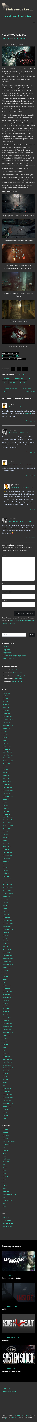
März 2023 (6, 811)
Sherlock (28, 414)
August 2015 (6, 1071)
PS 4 (4, 1174)
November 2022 (8, 820)
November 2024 (8, 755)
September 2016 (8, 1032)
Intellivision (6, 1144)
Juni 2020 (5, 902)
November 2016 (8, 1026)
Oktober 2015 (7, 1065)
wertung (22, 382)
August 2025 (6, 728)
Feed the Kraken (17, 679)
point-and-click (18, 378)
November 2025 (8, 719)
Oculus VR (6, 1162)
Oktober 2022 (7, 823)
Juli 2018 (5, 970)
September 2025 (8, 725)
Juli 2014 (5, 1109)
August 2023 (6, 799)
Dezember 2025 (7, 716)
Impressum (6, 1388)
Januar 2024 (6, 784)
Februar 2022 (7, 846)
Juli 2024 (5, 767)
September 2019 (8, 929)
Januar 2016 (6, 1056)
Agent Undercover (8, 658)
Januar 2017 (6, 1021)
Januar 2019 (6, 953)
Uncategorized (7, 1200)
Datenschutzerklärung (9, 1391)
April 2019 (6, 944)
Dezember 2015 (7, 1059)
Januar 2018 (6, 988)
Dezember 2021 (7, 852)
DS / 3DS (5, 1138)
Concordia (6, 647)
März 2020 (6, 911)
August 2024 (6, 764)
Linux (4, 1153)
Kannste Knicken (18, 673)
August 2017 (6, 1000)
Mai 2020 (6, 905)
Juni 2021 (5, 867)
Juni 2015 (5, 1077)
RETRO (5, 1185)
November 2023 (8, 790)
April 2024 (6, 775)
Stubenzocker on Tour (9, 1194)
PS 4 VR (5, 1177)
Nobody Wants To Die (10, 356)
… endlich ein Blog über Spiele (18, 16)
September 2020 (8, 894)
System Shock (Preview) (11, 1371)
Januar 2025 (6, 749)
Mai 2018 (6, 976)
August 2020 (6, 897)
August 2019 (6, 932)
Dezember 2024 (7, 752)
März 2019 (6, 947)
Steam (5, 1188)
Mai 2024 (6, 773)
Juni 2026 (5, 699)
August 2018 (6, 967)
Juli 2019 (5, 935)
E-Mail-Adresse (7, 592)
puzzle (28, 378)
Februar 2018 (7, 985)
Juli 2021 (5, 864)
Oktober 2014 (7, 1100)
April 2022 (6, 840)
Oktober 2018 (7, 961)
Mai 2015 (6, 1080)
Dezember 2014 (7, 1094)
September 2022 (8, 826)
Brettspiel (6, 1135)
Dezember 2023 (7, 787)
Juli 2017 (5, 1003)
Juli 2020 (5, 900)
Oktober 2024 (7, 758)
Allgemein (6, 1129)
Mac (4, 1156)
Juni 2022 (5, 835)
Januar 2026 (6, 713)
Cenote (14, 1417)
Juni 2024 (5, 770)
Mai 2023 (6, 805)
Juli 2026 (5, 696)
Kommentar (6, 555)
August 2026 (6, 693)
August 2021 (6, 861)
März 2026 (6, 708)
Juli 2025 (5, 731)
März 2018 (6, 982)
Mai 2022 (6, 838)
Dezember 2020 (7, 885)
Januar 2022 (6, 849)
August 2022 (6, 829)
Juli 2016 (5, 1038)
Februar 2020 (7, 914)
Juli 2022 (5, 832)
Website (4, 600)
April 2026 (6, 705)
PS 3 (4, 1171)
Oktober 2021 (7, 858)
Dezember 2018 (7, 956)
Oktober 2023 (7, 793)
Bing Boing (6, 650)
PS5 (19, 369)
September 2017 (8, 997)
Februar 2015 (7, 1088)
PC (13, 369)
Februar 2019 (7, 950)
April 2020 (6, 908)
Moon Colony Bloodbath (20, 676)
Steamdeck (6, 1191)
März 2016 (6, 1050)
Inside (4, 1309)
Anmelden (6, 1217)
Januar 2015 (6, 1091)
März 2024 (6, 778)
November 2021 (8, 855)
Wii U (4, 1203)
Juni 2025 (5, 734)
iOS (4, 1147)
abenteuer (22, 374)
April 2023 (6, 808)
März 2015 (6, 1085)
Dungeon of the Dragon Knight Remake (14, 655)
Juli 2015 (5, 1074)
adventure (7, 378)
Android (5, 1132)
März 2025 (6, 743)
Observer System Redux (11, 1278)
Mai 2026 (6, 702)
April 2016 (6, 1047)
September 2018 (8, 964)
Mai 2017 (6, 1009)
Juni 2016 (5, 1041)
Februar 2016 (7, 1053)
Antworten (31, 421)
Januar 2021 (6, 882)
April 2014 (6, 1118)
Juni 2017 (5, 1006)
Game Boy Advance (9, 1141)
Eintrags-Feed (7, 1220)
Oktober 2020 (7, 891)
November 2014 (8, 1097)
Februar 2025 (7, 746)
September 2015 (8, 1068)
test (5, 382)
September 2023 (8, 796)
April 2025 (6, 740)
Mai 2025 (6, 737)
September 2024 (8, 761)
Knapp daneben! (7, 652)
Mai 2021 (6, 870)
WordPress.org (7, 1226)
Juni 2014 (5, 1112)
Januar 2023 (6, 814)
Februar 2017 (7, 1018)
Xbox (25, 369)
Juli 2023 (5, 802)
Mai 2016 (6, 1044)
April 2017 (6, 1012)
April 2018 (6, 979)
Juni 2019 (5, 938)
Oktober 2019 (7, 926)
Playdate (5, 1168)
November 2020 (8, 888)
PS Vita (5, 1179)
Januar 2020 (6, 917)
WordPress (5, 1419)
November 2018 (8, 959)
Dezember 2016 (7, 1023)
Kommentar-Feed (8, 1223)
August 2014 (6, 1106)
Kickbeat (5, 1340)
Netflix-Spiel (6, 1159)
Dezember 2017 (7, 991)
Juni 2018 (5, 973)
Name (4, 583)
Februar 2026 (7, 711)
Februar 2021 (7, 879)
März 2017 (6, 1015)
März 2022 (6, 843)
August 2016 (6, 1035)
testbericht (13, 382)
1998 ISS (9, 390)
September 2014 (8, 1103)
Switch (5, 1197)
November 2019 (8, 923)
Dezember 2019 (7, 920)
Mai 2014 (6, 1115)
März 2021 (6, 876)
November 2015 (8, 1062)
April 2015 (6, 1083)
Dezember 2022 (7, 817)
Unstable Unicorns (28, 390)
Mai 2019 (6, 941)
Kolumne (5, 1150)
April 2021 (6, 873)
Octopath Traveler (16, 682)
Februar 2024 (7, 781)
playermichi (5, 38)
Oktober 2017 (7, 994)
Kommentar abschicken (24, 613)
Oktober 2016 (7, 1029)
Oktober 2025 (7, 722)
